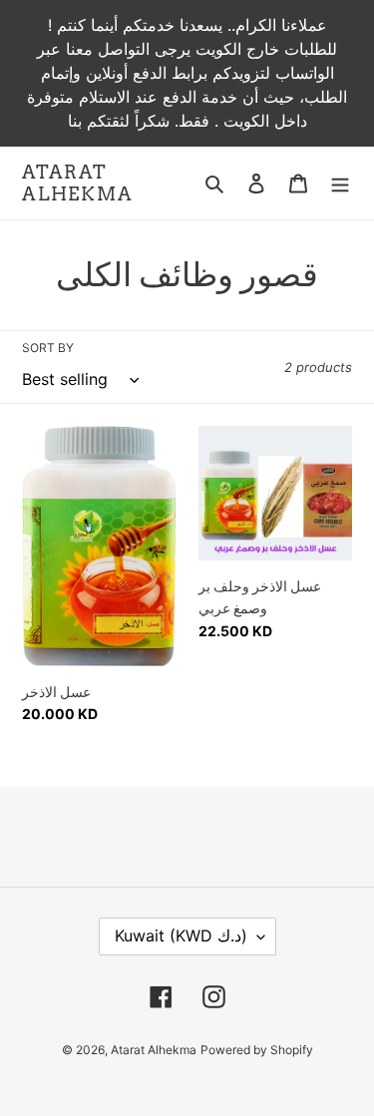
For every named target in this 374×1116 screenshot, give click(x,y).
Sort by (48, 347)
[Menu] (340, 183)
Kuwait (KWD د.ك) (181, 935)
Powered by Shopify (256, 1049)
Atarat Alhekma (78, 183)
